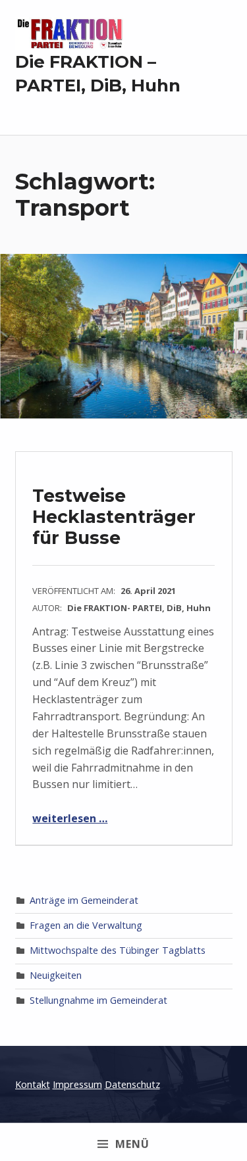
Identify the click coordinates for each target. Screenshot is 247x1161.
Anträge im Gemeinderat (84, 900)
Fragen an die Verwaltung (86, 925)
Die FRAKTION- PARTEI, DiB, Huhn (139, 608)
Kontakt (32, 1084)
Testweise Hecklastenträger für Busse (114, 516)
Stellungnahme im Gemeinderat (98, 1000)
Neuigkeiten (56, 975)
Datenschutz (132, 1084)
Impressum (77, 1084)
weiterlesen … (69, 818)
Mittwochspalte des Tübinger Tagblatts (118, 950)
